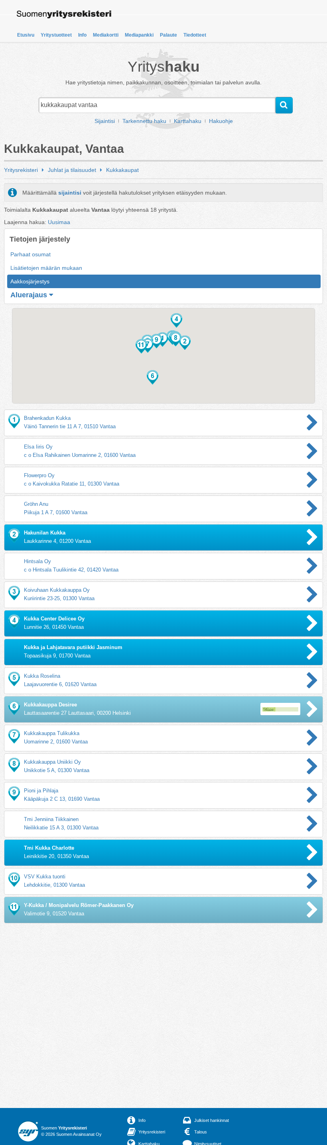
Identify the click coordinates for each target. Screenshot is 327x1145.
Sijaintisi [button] (105, 121)
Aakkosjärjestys (29, 281)
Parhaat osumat (30, 254)
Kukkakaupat (122, 170)
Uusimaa (59, 222)
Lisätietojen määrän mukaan (46, 268)
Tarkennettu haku (144, 121)
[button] (185, 342)
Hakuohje (221, 121)
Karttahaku (187, 121)
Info (82, 35)
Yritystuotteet (56, 35)
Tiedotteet (194, 35)
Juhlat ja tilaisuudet (72, 170)
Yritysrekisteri (21, 170)
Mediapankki (139, 35)
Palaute (168, 35)
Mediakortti (105, 35)
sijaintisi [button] (69, 192)
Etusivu (25, 35)
